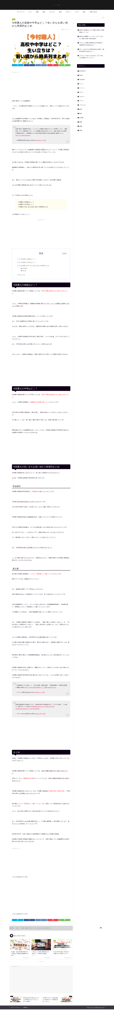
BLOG (57, 5)
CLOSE (64, 253)
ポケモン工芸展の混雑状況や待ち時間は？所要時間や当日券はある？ (91, 44)
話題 (14, 19)
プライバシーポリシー (16, 1007)
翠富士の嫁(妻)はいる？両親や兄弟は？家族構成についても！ (91, 31)
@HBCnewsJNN (49, 706)
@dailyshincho (52, 687)
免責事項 (25, 1007)
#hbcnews (40, 706)
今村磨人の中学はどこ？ (28, 262)
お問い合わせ (93, 12)
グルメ (81, 92)
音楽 (44, 12)
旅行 (84, 12)
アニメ (81, 83)
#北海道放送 (33, 706)
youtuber (52, 12)
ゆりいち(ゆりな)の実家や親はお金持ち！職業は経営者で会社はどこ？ (91, 50)
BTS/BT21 (82, 71)
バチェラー (82, 105)
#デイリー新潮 (43, 687)
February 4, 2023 (40, 692)
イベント (82, 88)
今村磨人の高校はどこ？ (28, 259)
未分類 (81, 117)
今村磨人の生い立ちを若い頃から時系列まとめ (35, 265)
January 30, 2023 (40, 713)
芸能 (37, 12)
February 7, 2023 (41, 140)
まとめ (23, 275)
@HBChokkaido (20, 708)
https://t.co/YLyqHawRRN (32, 708)
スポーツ (68, 12)
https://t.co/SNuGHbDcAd (23, 135)
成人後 (24, 270)
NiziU (30, 12)
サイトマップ (20, 12)
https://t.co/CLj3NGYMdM (31, 687)
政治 (60, 12)
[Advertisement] (41, 85)
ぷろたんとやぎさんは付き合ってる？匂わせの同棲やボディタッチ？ (91, 56)
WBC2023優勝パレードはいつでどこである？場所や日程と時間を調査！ (91, 37)
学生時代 (24, 268)
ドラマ (77, 12)
